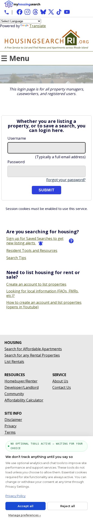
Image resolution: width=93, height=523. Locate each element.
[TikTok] (59, 12)
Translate (37, 25)
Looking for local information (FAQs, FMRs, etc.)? (42, 293)
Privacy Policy (15, 496)
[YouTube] (67, 12)
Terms (10, 432)
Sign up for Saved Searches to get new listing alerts (34, 241)
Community (14, 393)
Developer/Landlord (22, 387)
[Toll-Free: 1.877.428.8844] (7, 12)
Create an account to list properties (36, 284)
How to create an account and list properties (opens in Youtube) (43, 304)
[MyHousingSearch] (22, 4)
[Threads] (35, 12)
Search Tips (16, 257)
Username (16, 138)
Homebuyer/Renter (21, 381)
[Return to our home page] (46, 46)
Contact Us (61, 387)
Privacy (10, 425)
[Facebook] (19, 12)
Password (16, 161)
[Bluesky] (43, 12)
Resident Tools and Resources (31, 250)
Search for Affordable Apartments (33, 348)
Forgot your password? (66, 179)
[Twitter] (51, 12)
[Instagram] (27, 12)
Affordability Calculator (24, 400)
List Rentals (14, 361)
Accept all (25, 506)
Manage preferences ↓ (24, 515)
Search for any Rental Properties (32, 355)
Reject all (67, 506)
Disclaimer (13, 419)
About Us (60, 381)
